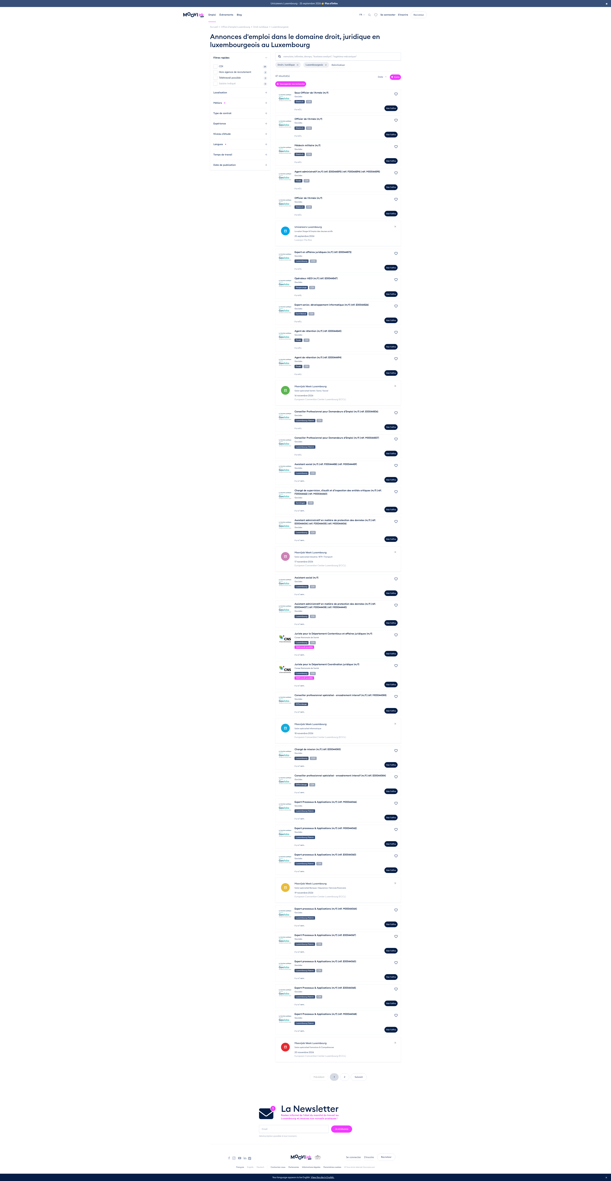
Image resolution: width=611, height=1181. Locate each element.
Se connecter (387, 14)
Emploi (212, 14)
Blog (239, 14)
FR (361, 14)
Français (240, 1167)
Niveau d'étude (222, 133)
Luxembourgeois (314, 64)
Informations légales (311, 1167)
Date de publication (224, 164)
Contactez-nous (278, 1167)
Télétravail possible (242, 77)
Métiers (218, 102)
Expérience (220, 123)
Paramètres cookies (332, 1167)
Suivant (359, 1077)
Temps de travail (223, 154)
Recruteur (419, 14)
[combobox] (382, 77)
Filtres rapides (221, 57)
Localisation (220, 92)
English (250, 1167)
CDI (242, 66)
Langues (218, 144)
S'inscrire (403, 14)
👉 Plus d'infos (329, 3)
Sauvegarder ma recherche (292, 84)
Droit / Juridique (286, 64)
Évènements (226, 14)
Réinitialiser (338, 65)
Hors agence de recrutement (242, 72)
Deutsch (260, 1167)
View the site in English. (322, 1177)
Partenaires (293, 1167)
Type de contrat (222, 113)
